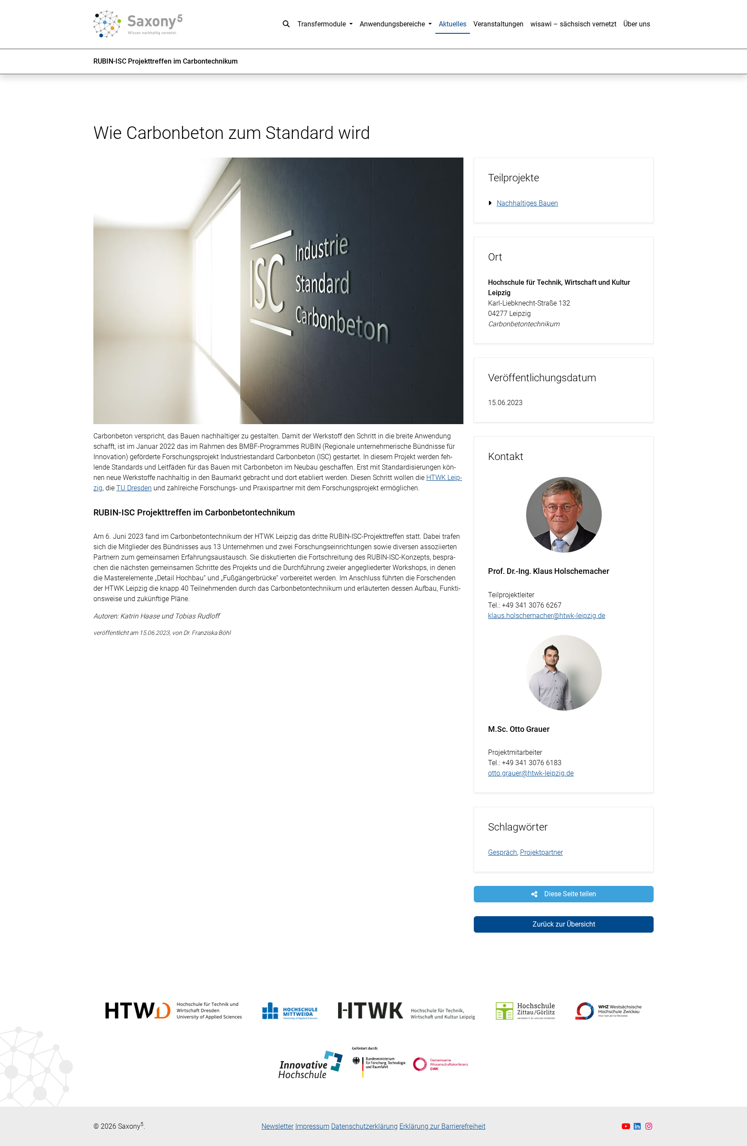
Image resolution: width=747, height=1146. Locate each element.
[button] (286, 24)
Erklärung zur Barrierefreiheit (442, 1126)
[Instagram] (649, 1126)
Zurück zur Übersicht (564, 924)
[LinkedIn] (638, 1126)
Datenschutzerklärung (364, 1126)
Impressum (312, 1126)
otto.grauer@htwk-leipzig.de (531, 773)
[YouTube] (627, 1126)
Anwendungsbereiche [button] (393, 24)
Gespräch (502, 852)
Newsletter (278, 1126)
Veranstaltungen (498, 24)
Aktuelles (452, 24)
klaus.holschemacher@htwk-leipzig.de (546, 616)
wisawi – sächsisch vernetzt (573, 24)
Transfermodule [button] (322, 24)
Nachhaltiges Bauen (527, 203)
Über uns (636, 24)
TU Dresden (134, 488)
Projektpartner (541, 852)
